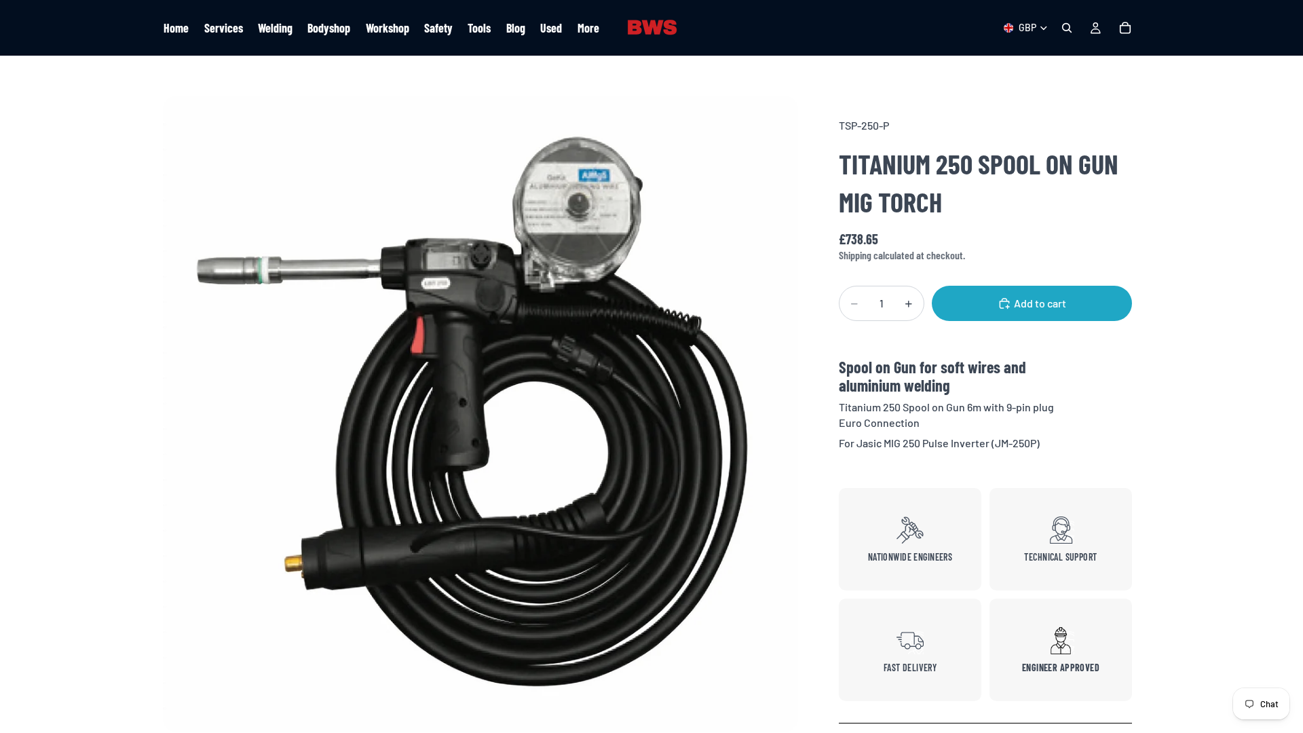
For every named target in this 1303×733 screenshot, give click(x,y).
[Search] (1067, 28)
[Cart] (1125, 28)
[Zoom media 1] (480, 414)
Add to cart (1040, 303)
